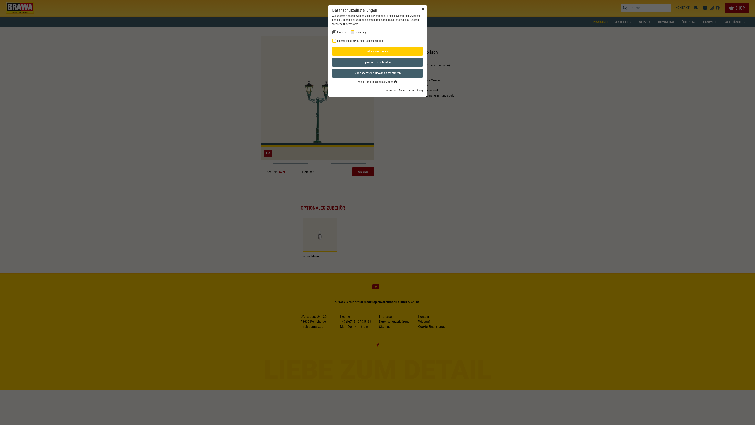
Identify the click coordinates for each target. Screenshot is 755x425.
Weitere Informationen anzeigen (376, 81)
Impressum (391, 90)
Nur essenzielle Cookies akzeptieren (377, 73)
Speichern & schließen (378, 62)
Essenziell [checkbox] (342, 32)
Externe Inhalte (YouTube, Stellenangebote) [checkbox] (360, 40)
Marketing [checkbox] (360, 32)
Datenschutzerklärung (411, 90)
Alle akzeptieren (377, 51)
